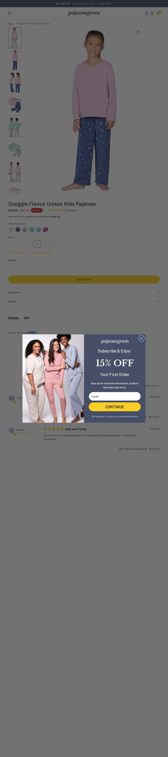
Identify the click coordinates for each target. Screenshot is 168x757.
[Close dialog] (141, 338)
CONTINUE (114, 406)
